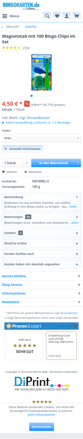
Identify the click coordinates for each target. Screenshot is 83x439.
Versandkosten (69, 313)
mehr (73, 206)
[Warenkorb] (77, 16)
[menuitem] (10, 16)
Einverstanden (42, 427)
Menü (14, 16)
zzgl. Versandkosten (34, 118)
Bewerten (35, 172)
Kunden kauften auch (19, 254)
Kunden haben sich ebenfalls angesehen (32, 264)
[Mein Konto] (67, 16)
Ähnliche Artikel (15, 243)
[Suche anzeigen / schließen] (47, 16)
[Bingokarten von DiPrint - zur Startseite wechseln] (21, 6)
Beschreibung (13, 197)
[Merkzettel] (57, 16)
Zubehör (12, 233)
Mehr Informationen (41, 415)
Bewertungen (13, 217)
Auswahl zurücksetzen (25, 149)
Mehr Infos (65, 326)
